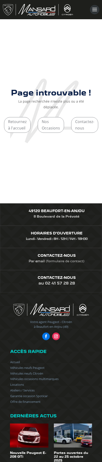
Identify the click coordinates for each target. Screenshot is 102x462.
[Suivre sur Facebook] (46, 336)
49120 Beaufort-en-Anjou (57, 211)
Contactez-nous (84, 125)
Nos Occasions (51, 125)
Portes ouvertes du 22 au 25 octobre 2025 (71, 456)
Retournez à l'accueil (17, 125)
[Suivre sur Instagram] (56, 336)
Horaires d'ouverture (57, 233)
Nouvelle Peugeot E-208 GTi (28, 454)
